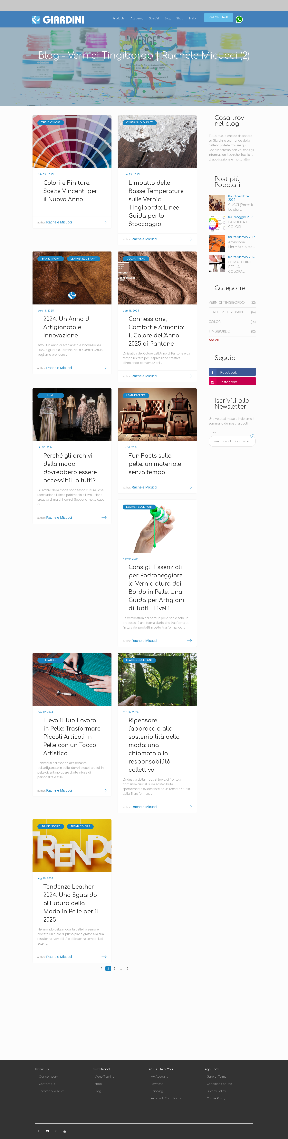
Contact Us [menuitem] (47, 1084)
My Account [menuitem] (159, 1076)
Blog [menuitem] (167, 18)
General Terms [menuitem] (216, 1076)
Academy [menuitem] (136, 18)
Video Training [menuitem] (104, 1076)
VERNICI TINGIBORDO (232, 302)
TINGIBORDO (232, 331)
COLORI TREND (136, 258)
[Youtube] (65, 1130)
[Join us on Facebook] (39, 1130)
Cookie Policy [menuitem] (216, 1098)
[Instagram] (47, 1130)
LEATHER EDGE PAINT (84, 258)
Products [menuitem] (118, 18)
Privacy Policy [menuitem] (216, 1091)
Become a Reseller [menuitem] (51, 1091)
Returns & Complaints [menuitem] (166, 1098)
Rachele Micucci (59, 222)
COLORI (232, 322)
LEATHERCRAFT (135, 395)
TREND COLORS (51, 122)
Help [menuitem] (192, 18)
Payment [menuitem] (157, 1084)
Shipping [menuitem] (157, 1091)
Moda (50, 395)
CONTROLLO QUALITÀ (139, 122)
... (121, 968)
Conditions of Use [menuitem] (219, 1084)
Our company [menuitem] (49, 1076)
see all (214, 340)
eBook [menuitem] (99, 1084)
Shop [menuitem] (179, 18)
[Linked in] (56, 1130)
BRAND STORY (51, 258)
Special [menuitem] (154, 18)
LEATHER (50, 660)
